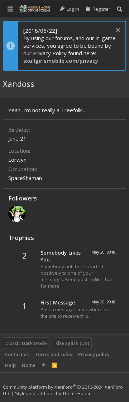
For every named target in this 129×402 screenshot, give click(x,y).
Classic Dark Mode (26, 343)
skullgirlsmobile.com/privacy (60, 60)
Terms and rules (53, 354)
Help (10, 365)
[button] (10, 9)
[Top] (43, 365)
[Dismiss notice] (117, 30)
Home (28, 365)
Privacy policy (94, 354)
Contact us (17, 354)
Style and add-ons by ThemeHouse (53, 393)
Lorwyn (17, 159)
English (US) (75, 343)
